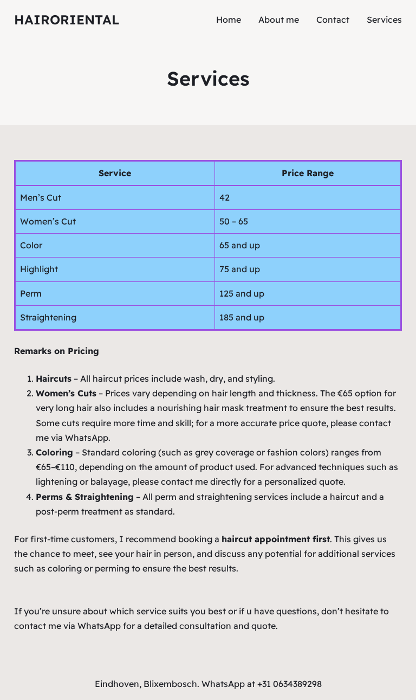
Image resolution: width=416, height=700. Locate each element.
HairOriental (67, 19)
